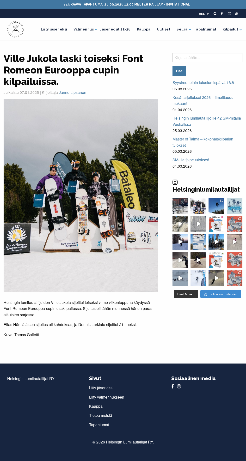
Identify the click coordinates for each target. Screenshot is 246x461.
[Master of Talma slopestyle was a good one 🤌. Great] (198, 242)
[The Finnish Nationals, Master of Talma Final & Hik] (216, 205)
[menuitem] (54, 29)
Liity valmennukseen (106, 397)
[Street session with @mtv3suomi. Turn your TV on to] (180, 205)
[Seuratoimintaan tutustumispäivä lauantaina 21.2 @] (216, 224)
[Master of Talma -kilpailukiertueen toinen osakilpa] (234, 260)
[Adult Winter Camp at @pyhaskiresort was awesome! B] (180, 242)
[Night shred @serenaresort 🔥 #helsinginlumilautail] (180, 260)
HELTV (204, 14)
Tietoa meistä (100, 415)
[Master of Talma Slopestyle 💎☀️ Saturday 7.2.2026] (216, 242)
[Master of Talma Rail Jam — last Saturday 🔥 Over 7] (180, 278)
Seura (182, 29)
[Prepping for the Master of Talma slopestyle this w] (234, 242)
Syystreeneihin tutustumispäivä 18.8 (203, 82)
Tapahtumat (205, 29)
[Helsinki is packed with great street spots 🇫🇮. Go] (180, 224)
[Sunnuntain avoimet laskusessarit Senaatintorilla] (234, 205)
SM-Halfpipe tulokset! (190, 160)
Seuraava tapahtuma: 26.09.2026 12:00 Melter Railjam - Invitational (126, 4)
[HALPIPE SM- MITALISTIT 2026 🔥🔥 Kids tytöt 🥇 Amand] (198, 205)
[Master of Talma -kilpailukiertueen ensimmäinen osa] (234, 278)
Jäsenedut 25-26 (115, 29)
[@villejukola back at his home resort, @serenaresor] (216, 278)
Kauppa (144, 29)
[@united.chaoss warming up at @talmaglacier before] (198, 260)
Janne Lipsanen (72, 92)
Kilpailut (230, 29)
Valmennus (84, 29)
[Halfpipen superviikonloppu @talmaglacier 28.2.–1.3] (234, 224)
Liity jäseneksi (54, 29)
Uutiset (164, 29)
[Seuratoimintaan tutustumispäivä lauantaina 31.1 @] (216, 260)
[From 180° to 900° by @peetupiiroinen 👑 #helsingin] (198, 224)
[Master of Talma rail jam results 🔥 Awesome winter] (198, 278)
